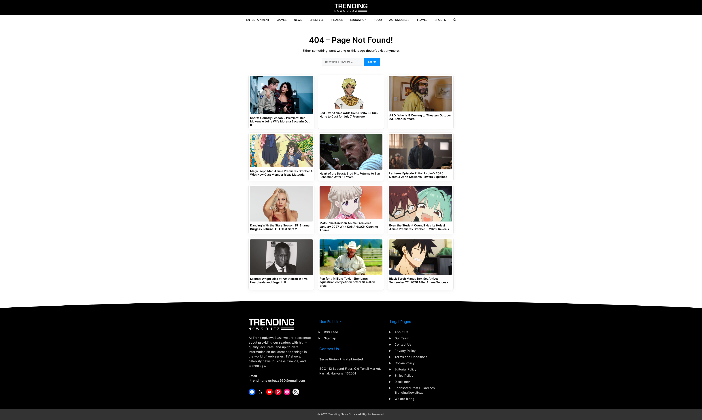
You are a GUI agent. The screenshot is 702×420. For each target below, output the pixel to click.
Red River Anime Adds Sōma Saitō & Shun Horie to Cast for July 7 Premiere (349, 114)
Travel (422, 20)
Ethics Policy (404, 375)
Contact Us (403, 344)
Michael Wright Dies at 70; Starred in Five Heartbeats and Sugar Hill (278, 280)
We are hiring (404, 399)
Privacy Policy (405, 351)
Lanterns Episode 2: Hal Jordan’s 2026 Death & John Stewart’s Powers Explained (418, 175)
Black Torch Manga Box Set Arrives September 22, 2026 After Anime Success (418, 280)
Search (372, 61)
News (298, 20)
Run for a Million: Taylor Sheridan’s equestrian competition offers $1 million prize (347, 282)
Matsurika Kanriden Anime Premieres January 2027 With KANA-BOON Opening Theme (349, 226)
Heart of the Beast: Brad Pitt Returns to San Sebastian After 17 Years (350, 175)
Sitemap (330, 338)
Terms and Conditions (411, 357)
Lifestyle (317, 20)
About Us (401, 332)
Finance (337, 20)
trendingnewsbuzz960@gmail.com (277, 380)
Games (282, 20)
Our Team (402, 338)
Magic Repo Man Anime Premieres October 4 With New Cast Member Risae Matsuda (281, 172)
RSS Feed (331, 332)
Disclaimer (402, 382)
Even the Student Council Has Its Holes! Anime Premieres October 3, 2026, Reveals (419, 227)
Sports (440, 20)
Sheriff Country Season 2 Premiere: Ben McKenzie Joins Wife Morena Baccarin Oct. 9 (280, 121)
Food (378, 20)
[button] (455, 19)
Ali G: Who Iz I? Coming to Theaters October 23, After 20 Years (420, 117)
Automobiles (399, 20)
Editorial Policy (405, 369)
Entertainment (257, 20)
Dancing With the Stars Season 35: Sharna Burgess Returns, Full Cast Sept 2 (280, 227)
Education (358, 20)
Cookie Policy (405, 363)
